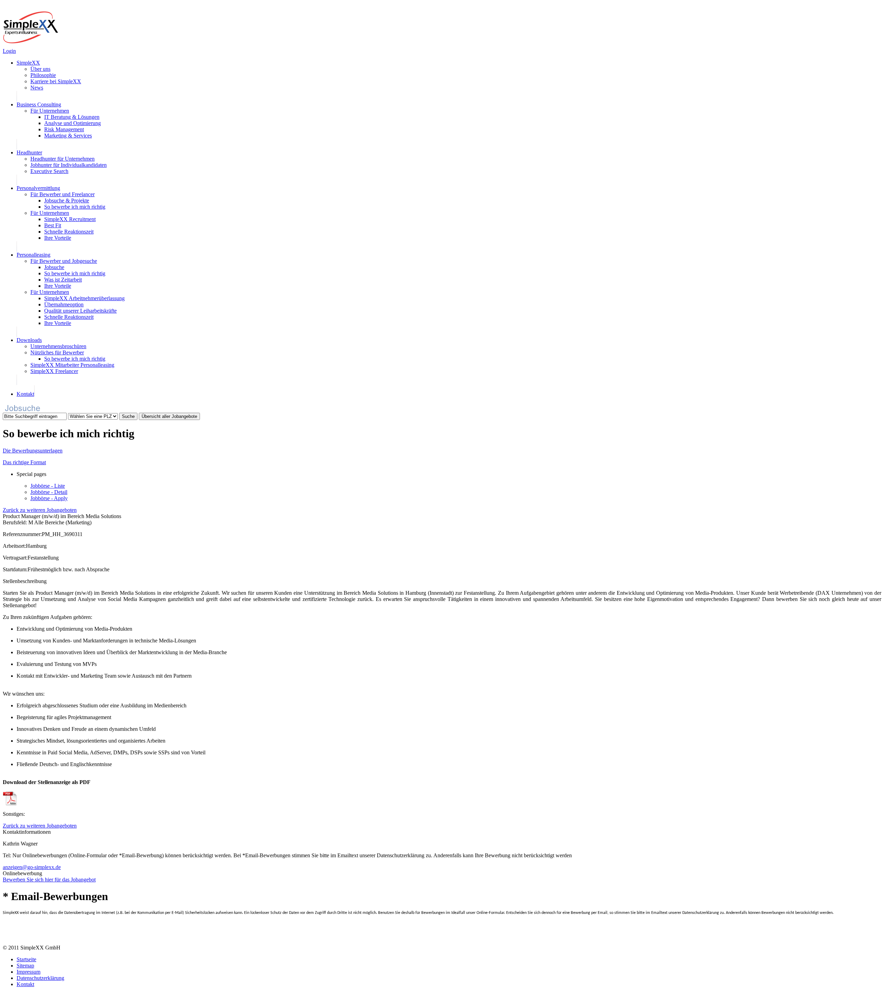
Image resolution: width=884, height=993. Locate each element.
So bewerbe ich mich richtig (74, 207)
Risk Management (64, 129)
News (36, 87)
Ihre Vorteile (57, 238)
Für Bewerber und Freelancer (62, 194)
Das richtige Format (24, 462)
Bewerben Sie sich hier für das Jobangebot (49, 879)
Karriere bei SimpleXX (55, 81)
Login (9, 51)
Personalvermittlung (38, 188)
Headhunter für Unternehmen (62, 159)
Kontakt (25, 394)
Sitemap (25, 965)
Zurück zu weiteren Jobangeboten (40, 510)
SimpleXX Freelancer (54, 371)
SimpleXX (28, 63)
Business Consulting (39, 104)
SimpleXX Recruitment (70, 219)
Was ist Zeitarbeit (63, 280)
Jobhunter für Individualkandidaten (68, 165)
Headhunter (29, 152)
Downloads (29, 340)
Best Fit (52, 225)
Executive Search (49, 171)
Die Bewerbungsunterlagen (33, 450)
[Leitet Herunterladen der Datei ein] (10, 803)
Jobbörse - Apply (49, 498)
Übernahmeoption (64, 304)
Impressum (28, 972)
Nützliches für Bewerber (57, 352)
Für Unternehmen (49, 111)
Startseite (26, 959)
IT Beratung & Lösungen (71, 117)
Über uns (40, 69)
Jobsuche (54, 267)
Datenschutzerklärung (40, 978)
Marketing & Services (68, 136)
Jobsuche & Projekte (66, 200)
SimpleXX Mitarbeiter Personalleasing (72, 365)
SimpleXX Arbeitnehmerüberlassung (84, 298)
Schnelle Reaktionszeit (69, 232)
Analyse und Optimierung (72, 123)
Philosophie (43, 75)
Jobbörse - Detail (48, 492)
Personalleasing (33, 255)
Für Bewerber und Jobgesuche (63, 261)
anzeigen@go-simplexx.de (32, 867)
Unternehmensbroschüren (58, 346)
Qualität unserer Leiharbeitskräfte (80, 311)
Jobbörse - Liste (47, 486)
